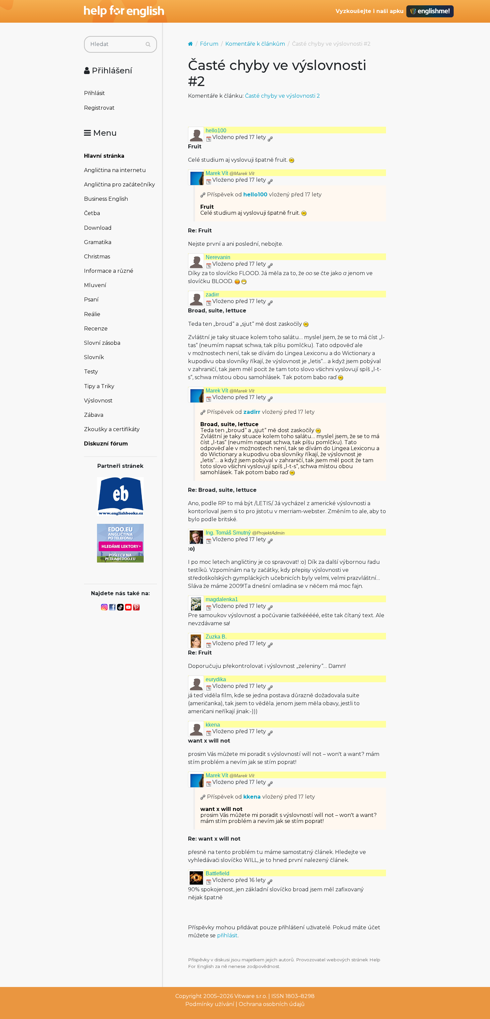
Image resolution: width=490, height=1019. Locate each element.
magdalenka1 (222, 599)
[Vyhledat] (148, 44)
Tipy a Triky (99, 386)
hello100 (216, 130)
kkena (213, 725)
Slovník (94, 357)
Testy (91, 371)
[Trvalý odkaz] (270, 137)
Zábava (93, 415)
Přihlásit (94, 93)
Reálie (92, 314)
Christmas (97, 256)
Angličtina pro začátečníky (119, 184)
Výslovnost (98, 400)
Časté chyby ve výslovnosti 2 (282, 96)
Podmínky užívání (209, 1004)
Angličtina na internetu (115, 170)
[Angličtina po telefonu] (120, 543)
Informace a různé (108, 271)
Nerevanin (218, 257)
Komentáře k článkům (255, 44)
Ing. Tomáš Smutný (245, 533)
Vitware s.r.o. (250, 996)
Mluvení (95, 285)
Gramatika (97, 242)
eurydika (216, 679)
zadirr (212, 294)
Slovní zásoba (102, 343)
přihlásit (227, 935)
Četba (92, 213)
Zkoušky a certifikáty (112, 429)
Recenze (96, 328)
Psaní (91, 299)
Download (98, 228)
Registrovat (99, 108)
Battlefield (217, 873)
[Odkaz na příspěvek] (203, 194)
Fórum (209, 44)
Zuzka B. (216, 637)
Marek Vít (230, 173)
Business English (106, 199)
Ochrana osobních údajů (272, 1004)
